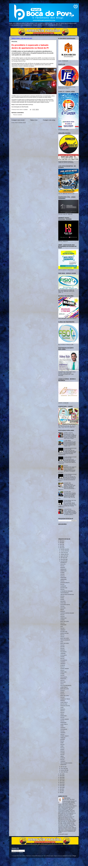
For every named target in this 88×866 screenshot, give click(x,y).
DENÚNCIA (62, 611)
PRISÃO (62, 597)
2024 (61, 544)
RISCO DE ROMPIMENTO (65, 685)
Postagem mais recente (17, 120)
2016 (61, 782)
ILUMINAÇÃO (63, 586)
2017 (61, 780)
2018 (61, 779)
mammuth (65, 855)
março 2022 (63, 768)
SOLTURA (62, 646)
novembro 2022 (64, 550)
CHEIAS (62, 714)
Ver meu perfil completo (63, 834)
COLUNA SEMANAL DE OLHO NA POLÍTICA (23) (70, 475)
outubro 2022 (63, 552)
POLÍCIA (62, 609)
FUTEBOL (62, 572)
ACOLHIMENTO (63, 660)
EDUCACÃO (62, 564)
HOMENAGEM (63, 570)
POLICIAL (66, 465)
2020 (61, 775)
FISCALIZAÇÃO (63, 677)
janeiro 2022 (63, 771)
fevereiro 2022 (64, 770)
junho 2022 (63, 559)
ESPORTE (62, 739)
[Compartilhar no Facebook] (36, 109)
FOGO (61, 641)
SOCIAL (62, 683)
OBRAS (62, 756)
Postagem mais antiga (49, 120)
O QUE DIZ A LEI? (67, 509)
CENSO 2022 (63, 602)
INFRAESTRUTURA (64, 633)
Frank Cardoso (67, 798)
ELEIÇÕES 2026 (67, 483)
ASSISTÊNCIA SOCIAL (65, 604)
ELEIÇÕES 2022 (63, 587)
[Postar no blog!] (34, 109)
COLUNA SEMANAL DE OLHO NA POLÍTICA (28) (70, 501)
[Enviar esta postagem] (30, 109)
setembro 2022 (64, 554)
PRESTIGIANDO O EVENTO (66, 763)
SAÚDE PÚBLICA (64, 687)
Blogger (74, 855)
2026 (61, 541)
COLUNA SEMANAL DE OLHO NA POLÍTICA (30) (70, 458)
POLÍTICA (62, 576)
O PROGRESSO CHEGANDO (66, 591)
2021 (61, 774)
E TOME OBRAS (67, 440)
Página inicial (33, 120)
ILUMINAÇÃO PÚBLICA (65, 699)
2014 (61, 785)
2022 (61, 547)
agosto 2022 (63, 556)
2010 (61, 792)
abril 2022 (63, 766)
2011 (61, 790)
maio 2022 (63, 561)
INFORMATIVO (63, 562)
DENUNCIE (62, 567)
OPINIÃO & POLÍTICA (68, 432)
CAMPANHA (62, 653)
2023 (61, 546)
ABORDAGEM (63, 569)
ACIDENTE (62, 665)
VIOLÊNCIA (62, 629)
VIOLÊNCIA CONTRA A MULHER (67, 613)
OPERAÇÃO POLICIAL (65, 705)
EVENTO (62, 599)
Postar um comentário (17, 114)
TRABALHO (62, 737)
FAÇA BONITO (63, 651)
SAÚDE (62, 707)
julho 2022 (63, 557)
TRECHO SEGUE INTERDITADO (67, 594)
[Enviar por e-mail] (33, 109)
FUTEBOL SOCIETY (64, 736)
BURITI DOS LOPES (64, 621)
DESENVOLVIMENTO (64, 582)
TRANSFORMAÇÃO (64, 592)
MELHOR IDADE (63, 704)
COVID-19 (62, 690)
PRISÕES (62, 656)
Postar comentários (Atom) (20, 122)
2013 (61, 787)
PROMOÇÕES (63, 577)
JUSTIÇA (62, 636)
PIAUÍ (61, 626)
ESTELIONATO (63, 655)
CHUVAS (62, 692)
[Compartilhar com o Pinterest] (38, 109)
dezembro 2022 (64, 549)
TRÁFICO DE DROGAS (65, 640)
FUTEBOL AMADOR (64, 668)
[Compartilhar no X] (35, 109)
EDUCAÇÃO (62, 601)
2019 (61, 777)
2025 (61, 542)
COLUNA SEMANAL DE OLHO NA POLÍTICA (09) (70, 449)
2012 (61, 789)
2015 (61, 784)
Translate (21, 852)
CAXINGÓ (62, 619)
